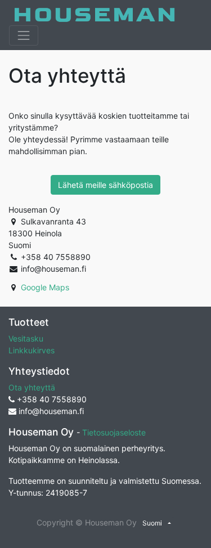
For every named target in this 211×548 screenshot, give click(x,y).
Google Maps (45, 287)
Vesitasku (25, 338)
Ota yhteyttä (31, 387)
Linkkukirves (31, 350)
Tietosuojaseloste (114, 432)
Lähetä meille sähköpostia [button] (105, 185)
